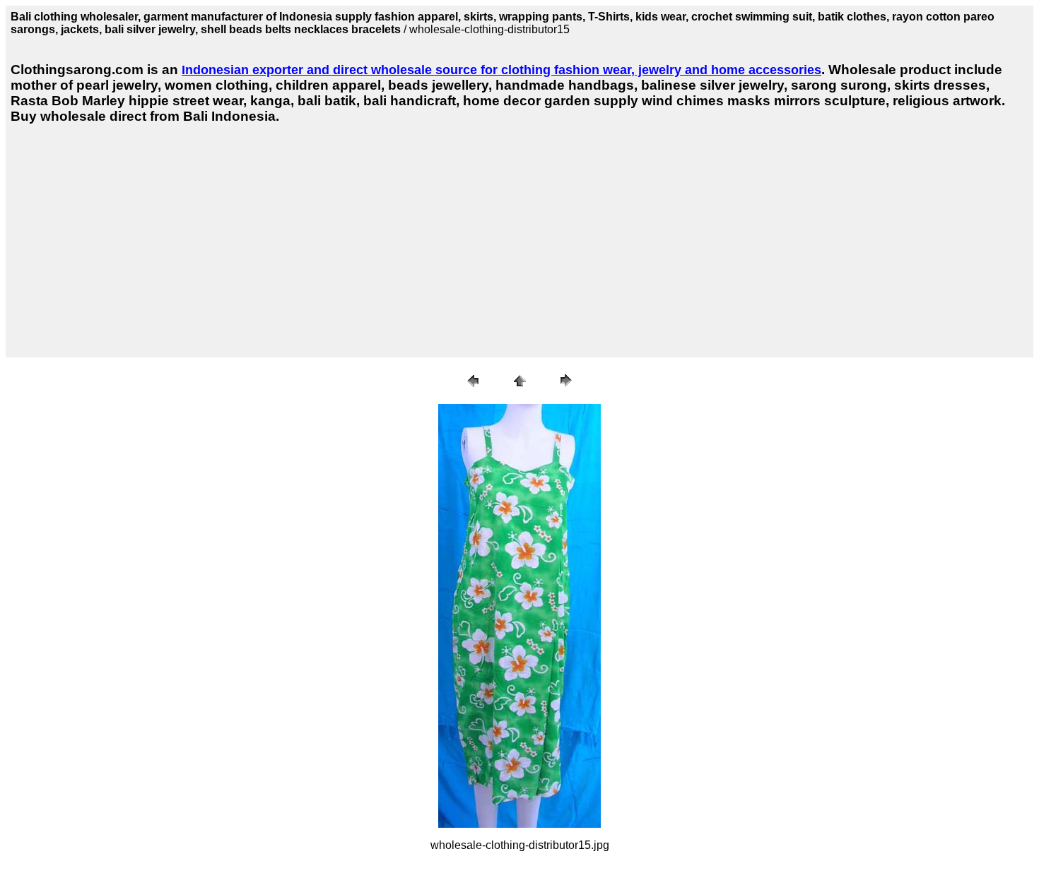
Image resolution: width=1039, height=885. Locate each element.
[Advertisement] (266, 238)
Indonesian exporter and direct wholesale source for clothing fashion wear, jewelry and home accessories (501, 70)
